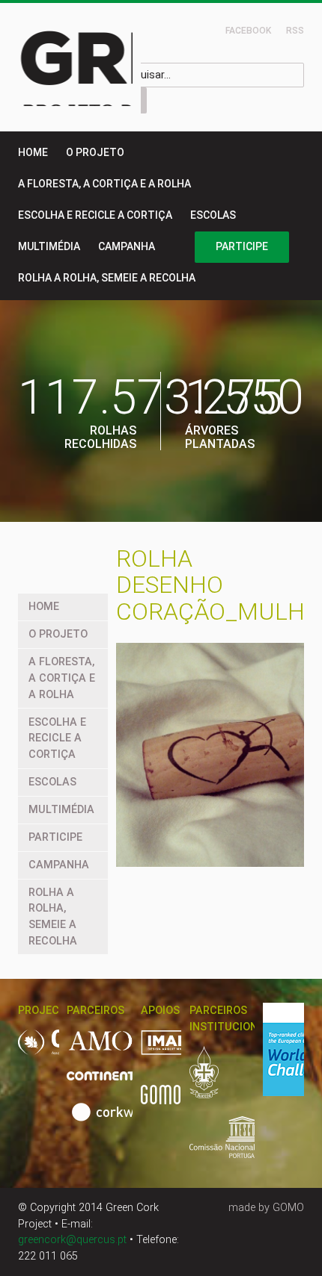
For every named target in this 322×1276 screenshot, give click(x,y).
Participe (242, 246)
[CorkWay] (112, 1120)
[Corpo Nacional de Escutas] (213, 1080)
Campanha (126, 246)
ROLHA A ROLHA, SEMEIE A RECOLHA (106, 278)
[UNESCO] (243, 1145)
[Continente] (113, 1084)
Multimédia (49, 246)
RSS (295, 30)
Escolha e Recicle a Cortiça (95, 215)
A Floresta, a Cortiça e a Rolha (104, 184)
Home (33, 152)
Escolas (213, 215)
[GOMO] (160, 1103)
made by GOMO (266, 1207)
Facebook (248, 30)
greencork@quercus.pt (72, 1239)
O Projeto (95, 152)
